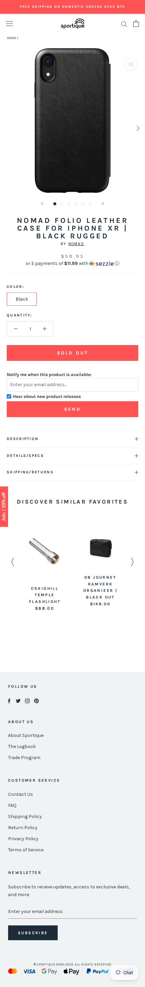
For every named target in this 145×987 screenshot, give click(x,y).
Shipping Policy (25, 816)
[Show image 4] (76, 203)
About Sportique (26, 735)
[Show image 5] (83, 203)
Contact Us (20, 794)
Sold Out (72, 353)
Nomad (76, 244)
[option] (44, 568)
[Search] (124, 24)
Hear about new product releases (47, 396)
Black (22, 299)
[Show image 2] (61, 203)
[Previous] (42, 203)
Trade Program (24, 757)
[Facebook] (9, 700)
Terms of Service (26, 850)
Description (22, 439)
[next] (137, 128)
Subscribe (33, 932)
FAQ (12, 805)
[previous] (7, 128)
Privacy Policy (23, 839)
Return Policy (22, 827)
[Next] (103, 203)
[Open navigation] (9, 23)
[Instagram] (27, 700)
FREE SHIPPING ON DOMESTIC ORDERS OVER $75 (72, 7)
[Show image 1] (54, 203)
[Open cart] (136, 23)
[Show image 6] (90, 203)
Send (72, 409)
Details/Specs (25, 455)
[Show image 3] (68, 203)
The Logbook (22, 746)
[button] (72, 264)
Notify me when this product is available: (49, 374)
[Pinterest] (36, 700)
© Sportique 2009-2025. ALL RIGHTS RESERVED (73, 964)
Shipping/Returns (30, 472)
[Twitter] (18, 700)
